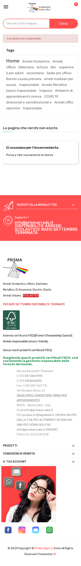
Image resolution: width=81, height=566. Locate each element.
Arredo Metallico (54, 85)
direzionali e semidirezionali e (29, 102)
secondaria (35, 73)
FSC (30, 335)
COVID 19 (51, 96)
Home (12, 61)
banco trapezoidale (21, 91)
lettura (42, 67)
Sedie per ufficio (59, 73)
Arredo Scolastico (36, 61)
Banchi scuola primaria (23, 79)
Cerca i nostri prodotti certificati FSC (26, 350)
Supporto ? (22, 217)
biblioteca (26, 67)
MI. (54, 554)
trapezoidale (29, 85)
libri (53, 67)
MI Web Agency (43, 548)
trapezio (45, 91)
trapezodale (32, 108)
